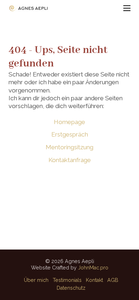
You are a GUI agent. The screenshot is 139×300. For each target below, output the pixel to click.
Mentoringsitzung (69, 147)
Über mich (36, 280)
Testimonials (67, 280)
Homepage (69, 121)
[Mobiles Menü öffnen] (126, 8)
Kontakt (94, 280)
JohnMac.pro (93, 267)
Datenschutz (71, 288)
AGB (112, 280)
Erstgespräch (69, 134)
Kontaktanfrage (69, 160)
